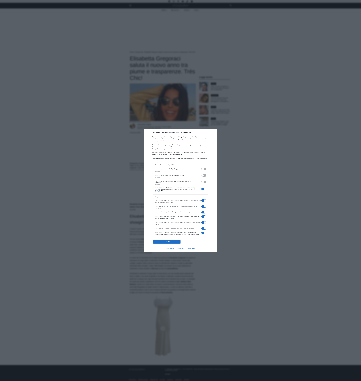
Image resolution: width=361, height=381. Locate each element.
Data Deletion (170, 248)
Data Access (180, 248)
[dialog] (180, 190)
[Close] (213, 132)
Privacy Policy (191, 248)
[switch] (203, 169)
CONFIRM (166, 242)
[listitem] (180, 165)
